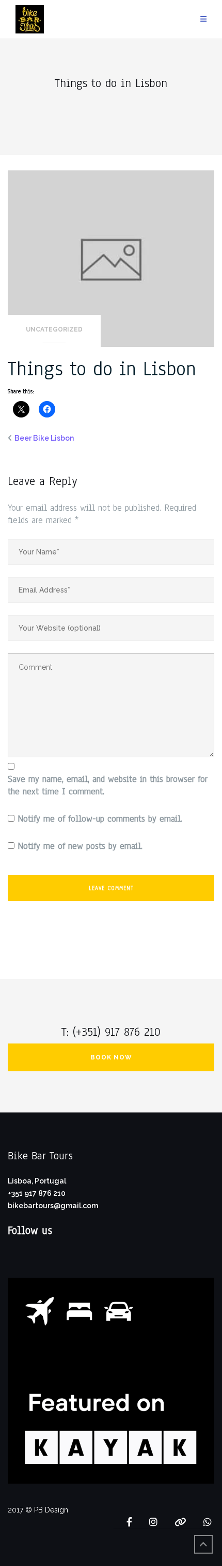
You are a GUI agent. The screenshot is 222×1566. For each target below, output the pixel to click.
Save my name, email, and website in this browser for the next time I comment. (108, 785)
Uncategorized (54, 329)
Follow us (30, 1230)
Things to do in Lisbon (102, 369)
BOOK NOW (111, 1057)
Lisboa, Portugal (37, 1181)
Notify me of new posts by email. (80, 846)
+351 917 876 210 (37, 1193)
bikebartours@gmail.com (53, 1206)
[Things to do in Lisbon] (111, 258)
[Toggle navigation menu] (203, 19)
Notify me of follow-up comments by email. (100, 819)
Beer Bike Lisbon (44, 438)
